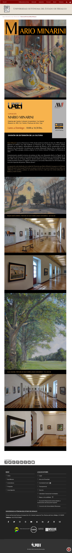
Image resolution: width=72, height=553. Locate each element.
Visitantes (61, 2)
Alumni (54, 2)
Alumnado (34, 2)
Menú (4, 2)
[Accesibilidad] (69, 549)
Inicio (4, 16)
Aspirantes (41, 2)
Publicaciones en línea (24, 2)
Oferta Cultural (9, 16)
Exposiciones (17, 16)
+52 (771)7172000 (16, 517)
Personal (48, 2)
